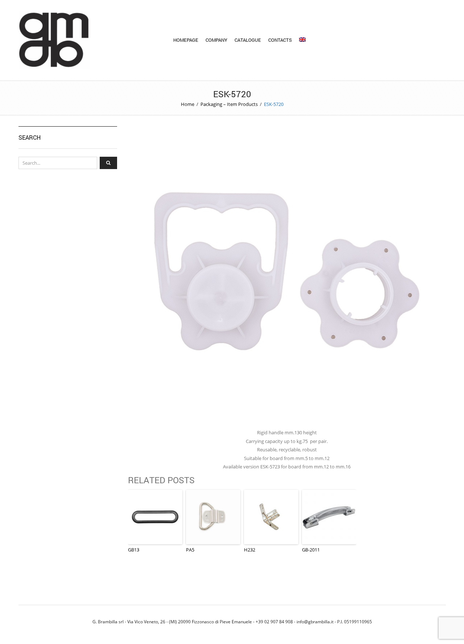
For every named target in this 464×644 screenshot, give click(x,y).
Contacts (280, 40)
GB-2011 (311, 549)
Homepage (185, 40)
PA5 (190, 549)
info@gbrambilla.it (315, 621)
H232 (249, 549)
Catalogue (248, 40)
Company (216, 40)
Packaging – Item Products (229, 104)
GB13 (133, 549)
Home (187, 104)
